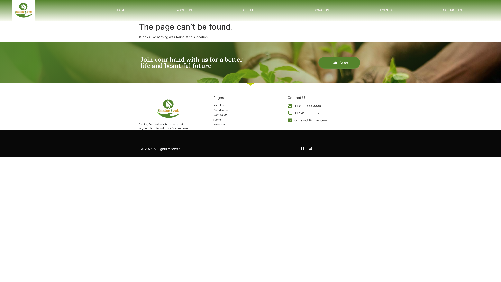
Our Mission (253, 10)
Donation (321, 10)
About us (184, 10)
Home (121, 10)
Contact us (452, 10)
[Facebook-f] (302, 148)
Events (386, 10)
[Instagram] (310, 148)
